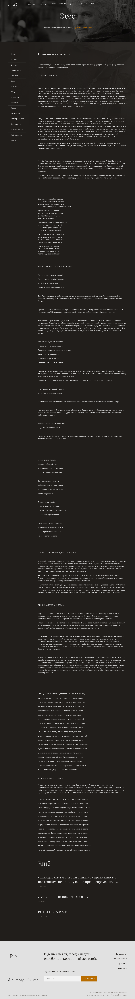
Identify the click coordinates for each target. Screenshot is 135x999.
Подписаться (89, 978)
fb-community (120, 959)
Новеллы (15, 97)
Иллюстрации (17, 129)
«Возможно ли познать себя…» (63, 896)
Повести (14, 103)
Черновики (16, 124)
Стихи (13, 54)
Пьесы (13, 108)
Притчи (14, 86)
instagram (122, 968)
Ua (81, 4)
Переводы (15, 113)
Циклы (14, 65)
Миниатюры (16, 70)
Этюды (14, 92)
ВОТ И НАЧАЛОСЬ (52, 911)
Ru (98, 4)
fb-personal (121, 954)
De (92, 4)
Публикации (16, 135)
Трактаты (15, 76)
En (87, 4)
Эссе (13, 81)
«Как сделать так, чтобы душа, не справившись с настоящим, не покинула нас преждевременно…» (78, 879)
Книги (13, 140)
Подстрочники (17, 119)
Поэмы (14, 59)
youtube (123, 964)
